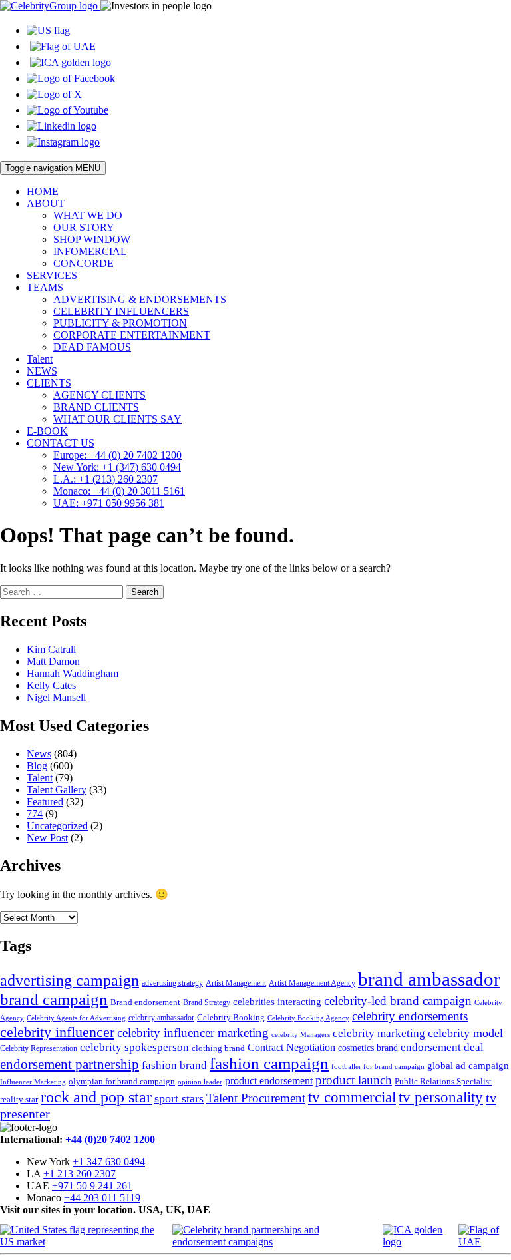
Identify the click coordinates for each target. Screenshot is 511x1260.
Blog (37, 765)
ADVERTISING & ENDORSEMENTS (139, 299)
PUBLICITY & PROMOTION (120, 323)
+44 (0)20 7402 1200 (110, 1139)
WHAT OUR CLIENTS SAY (117, 419)
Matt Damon (53, 661)
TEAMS (45, 287)
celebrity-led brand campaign (398, 1001)
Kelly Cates (51, 685)
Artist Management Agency (312, 983)
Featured (45, 801)
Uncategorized (57, 825)
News (39, 753)
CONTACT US (60, 443)
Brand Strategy (206, 1002)
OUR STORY (83, 227)
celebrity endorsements (410, 1016)
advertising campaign (69, 980)
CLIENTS (49, 383)
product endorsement (269, 1080)
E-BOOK (47, 431)
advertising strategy (172, 983)
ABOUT (46, 203)
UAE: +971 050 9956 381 (108, 503)
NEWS (42, 371)
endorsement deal (442, 1047)
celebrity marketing (379, 1033)
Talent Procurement (255, 1098)
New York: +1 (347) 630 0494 (117, 467)
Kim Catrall (51, 649)
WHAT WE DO (87, 215)
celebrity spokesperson (134, 1047)
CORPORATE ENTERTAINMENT (131, 335)
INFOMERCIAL (90, 251)
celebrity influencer (57, 1032)
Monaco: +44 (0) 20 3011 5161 (119, 491)
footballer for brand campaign (378, 1066)
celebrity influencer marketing (193, 1033)
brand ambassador (429, 979)
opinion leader (200, 1082)
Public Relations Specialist (443, 1081)
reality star (19, 1099)
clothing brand (218, 1048)
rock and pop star (96, 1097)
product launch (353, 1080)
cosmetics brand (368, 1048)
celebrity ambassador (161, 1017)
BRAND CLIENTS (96, 407)
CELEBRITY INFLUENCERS (121, 311)
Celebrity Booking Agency (308, 1018)
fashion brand (174, 1065)
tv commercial (352, 1097)
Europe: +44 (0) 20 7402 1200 (117, 455)
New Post (47, 837)
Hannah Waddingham (72, 673)
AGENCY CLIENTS (99, 395)
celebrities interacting (277, 1001)
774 (35, 813)
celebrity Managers (300, 1034)
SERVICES (52, 275)
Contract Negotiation (291, 1047)
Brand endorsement (145, 1002)
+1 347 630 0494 (109, 1161)
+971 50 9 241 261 (92, 1185)
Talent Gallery (56, 789)
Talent (40, 359)
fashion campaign (269, 1063)
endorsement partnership (69, 1064)
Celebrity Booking (231, 1017)
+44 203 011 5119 (102, 1197)
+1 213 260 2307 (79, 1173)
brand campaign (54, 999)
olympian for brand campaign (122, 1081)
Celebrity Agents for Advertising (76, 1018)
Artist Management (236, 983)
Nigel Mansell (56, 697)
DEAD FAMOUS (92, 347)
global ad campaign (468, 1065)
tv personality (441, 1097)
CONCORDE (83, 263)
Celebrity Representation (38, 1048)
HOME (43, 191)
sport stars (179, 1098)
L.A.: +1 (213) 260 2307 (105, 479)
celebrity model (465, 1033)
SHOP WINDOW (91, 239)
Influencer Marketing (33, 1082)
